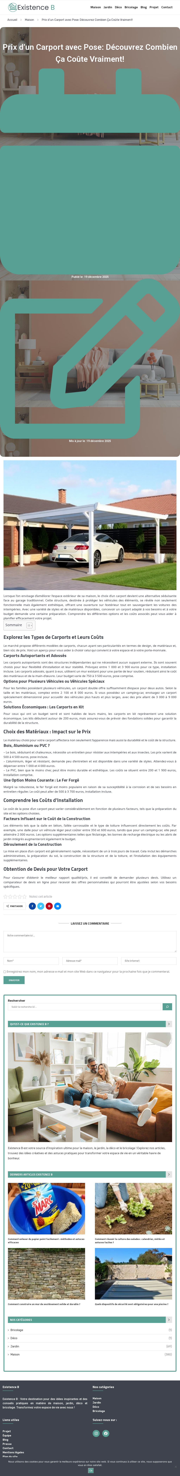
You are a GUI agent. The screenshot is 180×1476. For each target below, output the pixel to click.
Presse (7, 1444)
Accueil (12, 19)
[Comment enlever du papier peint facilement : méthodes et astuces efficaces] (46, 1208)
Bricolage (131, 7)
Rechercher (16, 1000)
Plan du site (10, 1457)
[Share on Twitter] (40, 906)
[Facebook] (105, 1433)
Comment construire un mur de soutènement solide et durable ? (44, 1304)
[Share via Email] (57, 906)
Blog (144, 7)
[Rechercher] (167, 1006)
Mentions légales (13, 1452)
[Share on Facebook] (32, 906)
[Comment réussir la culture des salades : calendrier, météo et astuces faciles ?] (133, 1208)
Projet (154, 7)
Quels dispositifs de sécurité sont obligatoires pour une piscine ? (131, 1304)
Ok (90, 1470)
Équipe (7, 1435)
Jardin (108, 7)
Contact (167, 7)
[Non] (175, 1466)
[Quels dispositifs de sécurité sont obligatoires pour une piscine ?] (133, 1274)
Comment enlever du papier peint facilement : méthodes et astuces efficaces (46, 1240)
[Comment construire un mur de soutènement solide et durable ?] (46, 1274)
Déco (118, 7)
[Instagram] (96, 1433)
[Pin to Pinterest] (49, 906)
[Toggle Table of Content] (28, 625)
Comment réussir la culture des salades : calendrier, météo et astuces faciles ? (130, 1240)
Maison (96, 7)
